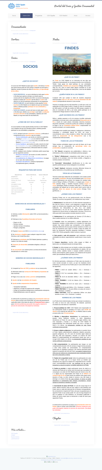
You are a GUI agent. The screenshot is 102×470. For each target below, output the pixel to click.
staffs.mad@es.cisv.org (22, 140)
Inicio (75, 15)
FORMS (13, 435)
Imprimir (15, 33)
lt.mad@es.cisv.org (26, 139)
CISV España (51, 15)
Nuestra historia (15, 437)
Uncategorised (32, 30)
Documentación (18, 27)
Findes (56, 39)
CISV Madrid (63, 15)
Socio (14, 15)
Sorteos (15, 39)
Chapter (57, 418)
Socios (14, 58)
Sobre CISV (26, 15)
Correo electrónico (23, 33)
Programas (38, 15)
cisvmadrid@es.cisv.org (27, 142)
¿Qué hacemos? (15, 438)
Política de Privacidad (56, 460)
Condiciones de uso (45, 460)
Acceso (88, 15)
